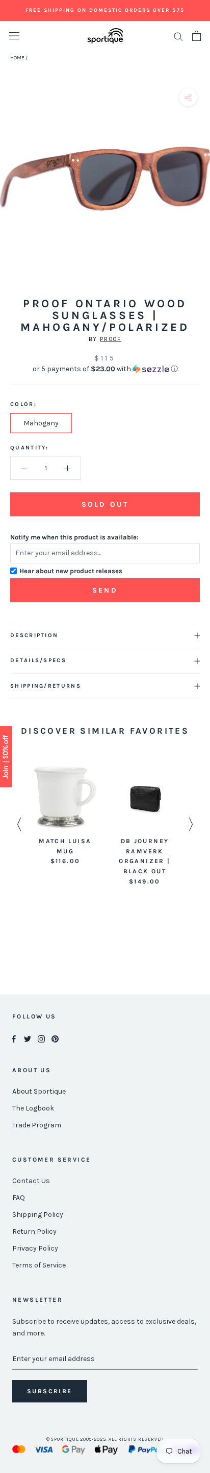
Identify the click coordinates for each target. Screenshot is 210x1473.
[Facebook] (13, 1038)
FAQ (18, 1197)
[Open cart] (196, 36)
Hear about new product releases (70, 571)
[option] (65, 816)
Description (34, 635)
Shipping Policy (37, 1214)
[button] (105, 369)
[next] (198, 189)
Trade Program (36, 1125)
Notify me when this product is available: (74, 537)
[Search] (178, 36)
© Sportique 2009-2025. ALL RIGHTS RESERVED (105, 1439)
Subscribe (49, 1391)
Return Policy (34, 1231)
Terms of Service (39, 1265)
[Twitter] (27, 1038)
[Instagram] (41, 1038)
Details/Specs (38, 660)
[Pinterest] (55, 1038)
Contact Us (31, 1180)
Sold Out (105, 504)
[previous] (11, 189)
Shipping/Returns (45, 686)
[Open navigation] (14, 36)
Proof (110, 339)
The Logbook (33, 1108)
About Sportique (39, 1091)
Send (105, 590)
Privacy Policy (35, 1248)
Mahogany (41, 423)
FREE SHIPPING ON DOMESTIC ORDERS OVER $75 (105, 10)
